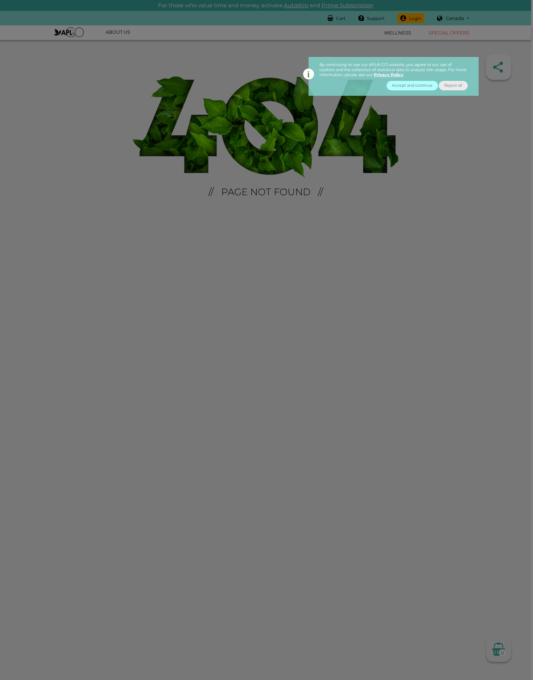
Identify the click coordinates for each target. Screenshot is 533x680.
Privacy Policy (389, 74)
